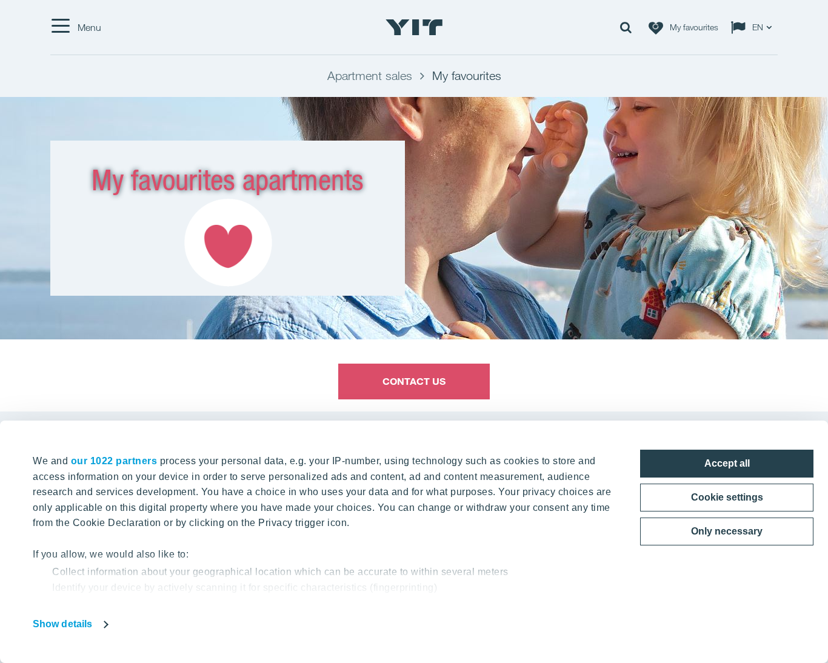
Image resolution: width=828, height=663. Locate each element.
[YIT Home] (414, 27)
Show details (62, 624)
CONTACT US (414, 381)
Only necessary (727, 531)
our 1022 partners (114, 461)
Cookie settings (727, 497)
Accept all (727, 463)
